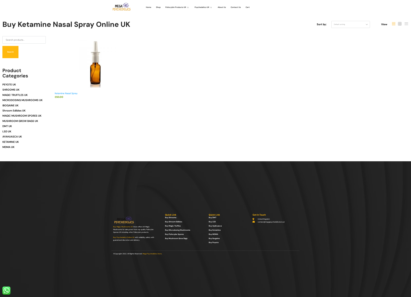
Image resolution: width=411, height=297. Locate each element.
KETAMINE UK (10, 142)
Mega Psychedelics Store (152, 254)
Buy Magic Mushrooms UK (123, 227)
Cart (248, 7)
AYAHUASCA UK (12, 136)
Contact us (236, 7)
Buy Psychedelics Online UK (123, 237)
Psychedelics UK (202, 7)
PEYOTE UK (9, 84)
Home (148, 7)
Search (10, 52)
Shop (158, 7)
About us (222, 7)
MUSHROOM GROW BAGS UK (20, 121)
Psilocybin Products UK (175, 7)
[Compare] (134, 53)
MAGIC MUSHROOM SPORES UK (21, 115)
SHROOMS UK (10, 89)
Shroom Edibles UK (14, 110)
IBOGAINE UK (10, 105)
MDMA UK (8, 147)
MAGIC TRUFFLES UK (15, 95)
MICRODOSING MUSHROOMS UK (22, 100)
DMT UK (7, 126)
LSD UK (6, 131)
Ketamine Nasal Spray (66, 93)
